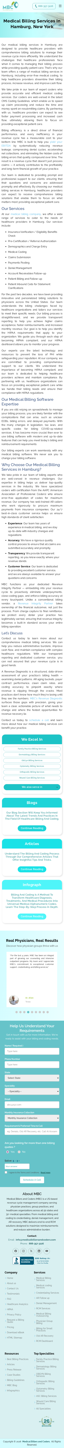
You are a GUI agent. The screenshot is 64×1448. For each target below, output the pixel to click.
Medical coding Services (44, 1286)
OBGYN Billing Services (43, 1375)
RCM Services (43, 1308)
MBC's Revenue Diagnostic (46, 698)
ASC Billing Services (46, 1396)
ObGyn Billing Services (32, 760)
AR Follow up (43, 1298)
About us (11, 1283)
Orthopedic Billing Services (32, 772)
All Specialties (43, 1409)
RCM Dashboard (44, 1341)
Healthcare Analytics (17, 1304)
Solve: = (12, 1160)
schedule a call (39, 720)
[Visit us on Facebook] (16, 1251)
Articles (11, 1364)
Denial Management (46, 1303)
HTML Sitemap (14, 1338)
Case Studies (13, 1375)
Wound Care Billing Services (32, 778)
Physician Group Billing (44, 1322)
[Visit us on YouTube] (47, 1251)
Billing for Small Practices (44, 1329)
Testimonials (13, 1294)
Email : (32, 1239)
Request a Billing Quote (15, 1321)
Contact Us (12, 1288)
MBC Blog (12, 1385)
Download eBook (15, 1332)
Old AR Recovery (44, 1336)
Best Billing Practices (17, 1359)
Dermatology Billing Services (32, 755)
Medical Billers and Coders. (36, 1441)
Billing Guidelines (15, 1380)
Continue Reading (32, 828)
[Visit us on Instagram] (23, 1251)
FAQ (9, 1299)
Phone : (32, 1243)
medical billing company (26, 214)
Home (10, 1278)
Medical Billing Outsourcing (43, 1315)
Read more (45, 1173)
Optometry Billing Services (32, 766)
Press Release (14, 1370)
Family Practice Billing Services (32, 749)
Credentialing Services (47, 1293)
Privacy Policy (14, 1315)
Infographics (13, 1390)
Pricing (10, 1327)
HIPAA (10, 1309)
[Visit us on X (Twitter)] (31, 1251)
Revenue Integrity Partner (35, 603)
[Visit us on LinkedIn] (39, 1251)
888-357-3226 (45, 6)
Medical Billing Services (43, 1279)
